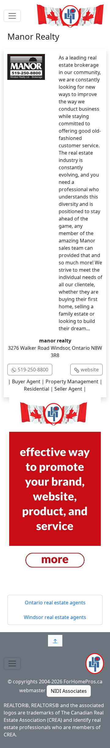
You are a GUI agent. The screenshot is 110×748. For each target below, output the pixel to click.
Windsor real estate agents (55, 617)
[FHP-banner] (55, 488)
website (90, 369)
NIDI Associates (69, 691)
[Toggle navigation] (12, 16)
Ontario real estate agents (55, 602)
